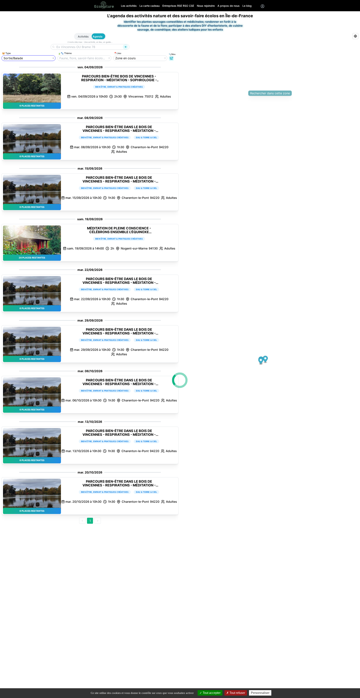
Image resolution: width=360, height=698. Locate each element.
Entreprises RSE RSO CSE (178, 5)
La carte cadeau (150, 5)
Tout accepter (211, 692)
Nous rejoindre (206, 5)
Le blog (247, 5)
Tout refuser (237, 692)
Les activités (129, 5)
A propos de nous (229, 5)
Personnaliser (260, 692)
